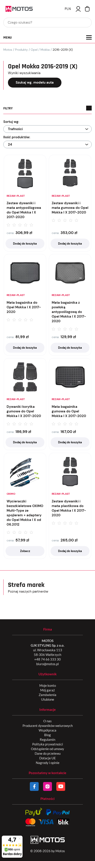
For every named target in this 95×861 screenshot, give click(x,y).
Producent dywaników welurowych (48, 726)
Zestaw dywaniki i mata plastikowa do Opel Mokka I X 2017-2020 (69, 508)
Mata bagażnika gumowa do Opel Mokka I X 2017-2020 (69, 411)
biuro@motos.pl (47, 664)
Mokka (45, 50)
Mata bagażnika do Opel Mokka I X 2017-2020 (24, 307)
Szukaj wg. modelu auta (35, 82)
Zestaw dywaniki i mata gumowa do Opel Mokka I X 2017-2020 (70, 208)
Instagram (47, 786)
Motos (7, 50)
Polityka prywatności (47, 744)
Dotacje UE (47, 758)
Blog (47, 735)
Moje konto (47, 685)
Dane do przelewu (48, 753)
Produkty (21, 50)
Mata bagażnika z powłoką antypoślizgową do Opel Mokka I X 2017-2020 (69, 311)
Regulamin (47, 739)
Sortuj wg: (11, 122)
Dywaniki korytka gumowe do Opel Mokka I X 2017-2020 (24, 411)
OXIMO (11, 494)
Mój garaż (47, 690)
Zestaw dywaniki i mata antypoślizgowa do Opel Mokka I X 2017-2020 (24, 210)
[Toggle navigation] (89, 37)
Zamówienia (47, 695)
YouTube (60, 786)
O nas (47, 721)
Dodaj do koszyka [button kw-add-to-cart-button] (25, 243)
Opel (34, 50)
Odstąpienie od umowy (47, 749)
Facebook (34, 786)
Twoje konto (78, 9)
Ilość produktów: (16, 137)
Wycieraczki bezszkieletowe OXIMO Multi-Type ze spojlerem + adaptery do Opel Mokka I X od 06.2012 (25, 513)
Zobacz (25, 551)
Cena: (10, 233)
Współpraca (47, 730)
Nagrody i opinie (47, 763)
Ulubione (47, 699)
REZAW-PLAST (16, 196)
